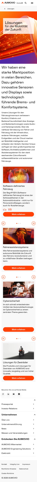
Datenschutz (23, 469)
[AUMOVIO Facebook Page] (3, 394)
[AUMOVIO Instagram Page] (18, 394)
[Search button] (25, 3)
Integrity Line (14, 464)
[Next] (33, 223)
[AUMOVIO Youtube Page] (13, 394)
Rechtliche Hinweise (9, 469)
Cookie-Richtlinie (8, 473)
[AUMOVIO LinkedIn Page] (8, 394)
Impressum (26, 464)
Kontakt (4, 464)
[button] (32, 3)
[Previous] (3, 223)
